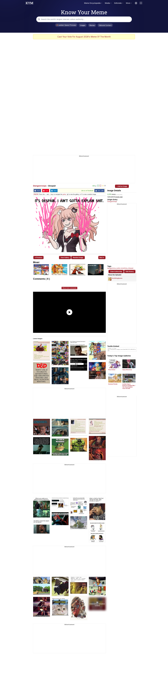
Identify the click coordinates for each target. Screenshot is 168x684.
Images (82, 25)
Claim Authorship (116, 271)
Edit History (130, 271)
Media (107, 3)
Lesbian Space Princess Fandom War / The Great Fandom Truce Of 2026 (128, 386)
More (128, 3)
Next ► (101, 257)
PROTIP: (36, 194)
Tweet (55, 190)
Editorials (118, 3)
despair (130, 268)
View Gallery (65, 257)
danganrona (111, 268)
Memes (92, 25)
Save (46, 190)
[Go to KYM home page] (29, 4)
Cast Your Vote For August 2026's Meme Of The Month (84, 37)
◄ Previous (38, 257)
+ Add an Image (122, 186)
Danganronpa (39, 186)
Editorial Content (105, 25)
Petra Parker (111, 369)
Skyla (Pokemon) (127, 369)
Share (38, 190)
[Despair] (69, 224)
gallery (64, 194)
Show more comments (69, 288)
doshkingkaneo (117, 278)
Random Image (78, 257)
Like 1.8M (100, 190)
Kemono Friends (112, 384)
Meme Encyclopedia (92, 3)
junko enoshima (121, 268)
